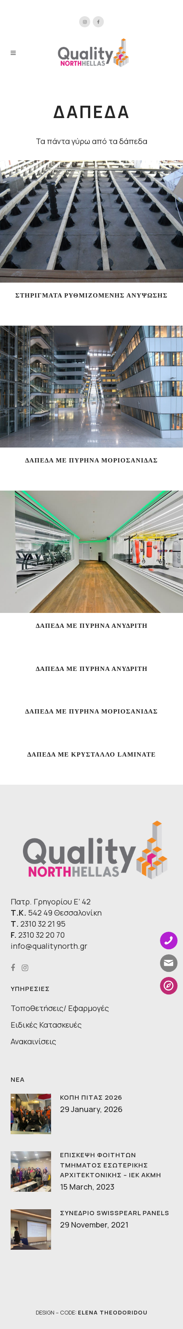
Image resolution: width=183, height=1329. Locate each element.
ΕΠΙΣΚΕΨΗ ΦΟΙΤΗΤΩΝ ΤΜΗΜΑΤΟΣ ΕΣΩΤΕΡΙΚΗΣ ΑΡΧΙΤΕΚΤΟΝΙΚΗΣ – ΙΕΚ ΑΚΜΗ (110, 1164)
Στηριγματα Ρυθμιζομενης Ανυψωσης (91, 295)
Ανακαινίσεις (33, 1041)
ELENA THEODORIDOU (113, 1312)
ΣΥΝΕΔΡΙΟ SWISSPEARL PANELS (114, 1212)
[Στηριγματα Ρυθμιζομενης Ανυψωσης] (80, 222)
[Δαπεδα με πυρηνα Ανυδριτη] (80, 553)
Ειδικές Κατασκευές (46, 1024)
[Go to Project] (102, 222)
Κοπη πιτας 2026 (91, 1097)
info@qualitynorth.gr (49, 946)
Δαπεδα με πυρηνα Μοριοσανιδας (91, 460)
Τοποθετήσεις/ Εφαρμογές (60, 1008)
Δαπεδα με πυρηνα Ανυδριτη (92, 625)
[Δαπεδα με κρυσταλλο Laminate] (80, 754)
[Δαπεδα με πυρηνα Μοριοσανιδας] (80, 388)
